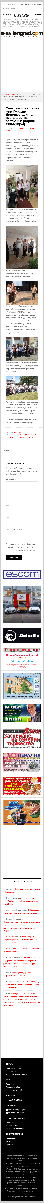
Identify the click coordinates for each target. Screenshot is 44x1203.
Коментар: (11, 480)
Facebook (10, 1141)
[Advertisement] (22, 69)
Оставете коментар (14, 131)
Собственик (11, 1123)
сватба (9, 437)
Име (8, 505)
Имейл (9, 517)
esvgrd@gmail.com (16, 1113)
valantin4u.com (31, 1197)
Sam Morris (11, 937)
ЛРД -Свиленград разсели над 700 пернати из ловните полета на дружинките (21, 985)
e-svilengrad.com (19, 1155)
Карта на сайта (12, 1126)
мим (34, 435)
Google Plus (11, 1138)
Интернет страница (14, 529)
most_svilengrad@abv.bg (18, 1110)
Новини (17, 432)
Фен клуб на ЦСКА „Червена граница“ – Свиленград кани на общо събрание (20, 940)
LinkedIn (9, 1144)
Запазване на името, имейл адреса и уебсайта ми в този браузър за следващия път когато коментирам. (21, 547)
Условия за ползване (15, 1129)
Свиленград (17, 437)
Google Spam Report (22, 1194)
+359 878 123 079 (14, 1100)
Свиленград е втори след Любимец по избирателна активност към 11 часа (21, 901)
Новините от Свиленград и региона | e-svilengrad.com (22, 15)
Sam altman (11, 949)
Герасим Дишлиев (24, 435)
